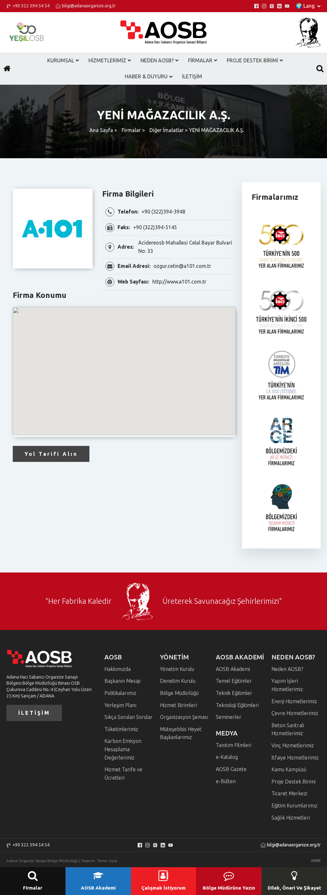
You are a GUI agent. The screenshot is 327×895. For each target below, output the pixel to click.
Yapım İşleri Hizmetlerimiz (287, 685)
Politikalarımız (120, 693)
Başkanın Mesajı (122, 681)
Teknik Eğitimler (234, 693)
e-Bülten (226, 781)
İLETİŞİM (34, 713)
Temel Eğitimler (234, 681)
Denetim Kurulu (177, 681)
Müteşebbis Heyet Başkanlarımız (181, 733)
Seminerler (228, 717)
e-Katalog (227, 757)
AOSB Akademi (233, 669)
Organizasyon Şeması (184, 717)
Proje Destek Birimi (293, 781)
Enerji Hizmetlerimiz (294, 701)
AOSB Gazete (231, 769)
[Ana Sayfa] (7, 68)
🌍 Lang (305, 6)
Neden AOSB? (287, 669)
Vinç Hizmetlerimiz (292, 745)
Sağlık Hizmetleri (290, 818)
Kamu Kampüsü (288, 769)
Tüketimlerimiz (121, 729)
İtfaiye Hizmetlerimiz (295, 757)
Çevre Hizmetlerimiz (294, 713)
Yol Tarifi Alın (51, 454)
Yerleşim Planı (120, 705)
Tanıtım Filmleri (233, 745)
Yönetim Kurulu (177, 669)
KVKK (316, 861)
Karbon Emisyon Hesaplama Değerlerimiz (122, 749)
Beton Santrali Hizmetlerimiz (287, 729)
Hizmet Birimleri (178, 705)
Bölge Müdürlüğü (179, 693)
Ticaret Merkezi (289, 793)
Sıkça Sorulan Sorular (128, 717)
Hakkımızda (117, 669)
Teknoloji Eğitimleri (237, 705)
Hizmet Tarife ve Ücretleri (123, 774)
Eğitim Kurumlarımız (294, 805)
